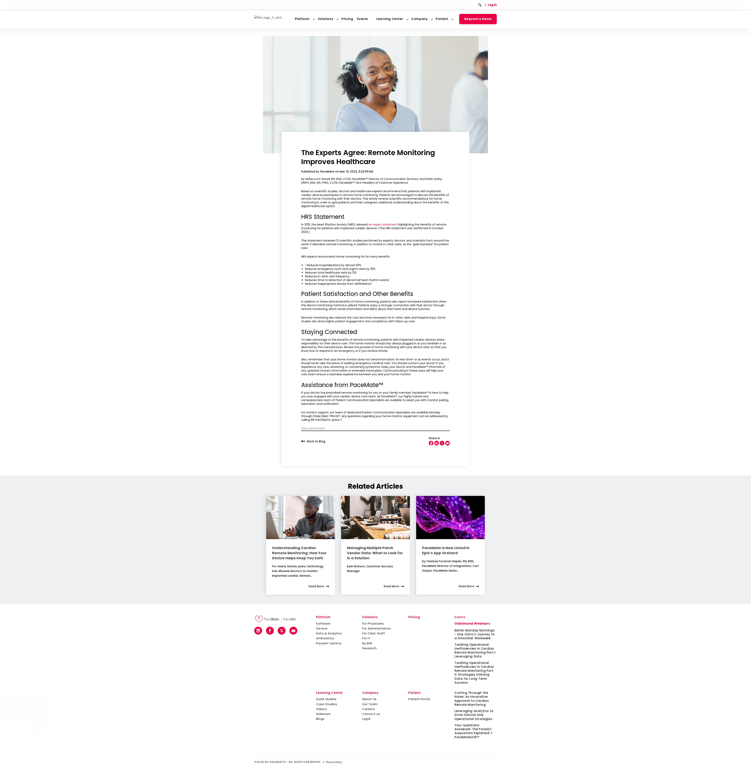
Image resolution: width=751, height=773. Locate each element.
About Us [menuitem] (369, 699)
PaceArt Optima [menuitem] (328, 643)
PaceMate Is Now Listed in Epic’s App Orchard (446, 550)
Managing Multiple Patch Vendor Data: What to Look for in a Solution (375, 552)
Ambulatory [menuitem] (325, 638)
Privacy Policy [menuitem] (334, 762)
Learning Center (389, 19)
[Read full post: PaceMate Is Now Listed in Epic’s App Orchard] (450, 517)
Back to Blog (316, 441)
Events (362, 19)
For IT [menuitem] (366, 638)
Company (419, 19)
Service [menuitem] (321, 628)
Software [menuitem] (323, 623)
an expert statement (382, 224)
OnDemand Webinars (472, 623)
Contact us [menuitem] (371, 714)
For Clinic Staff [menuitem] (373, 633)
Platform (302, 19)
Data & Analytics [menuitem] (329, 633)
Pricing (347, 19)
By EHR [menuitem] (367, 643)
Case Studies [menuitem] (326, 704)
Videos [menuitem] (321, 709)
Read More (316, 586)
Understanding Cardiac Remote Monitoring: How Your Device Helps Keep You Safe (299, 552)
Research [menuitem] (369, 648)
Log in (492, 5)
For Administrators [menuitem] (376, 628)
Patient (442, 19)
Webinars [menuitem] (323, 714)
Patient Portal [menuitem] (419, 699)
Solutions (325, 19)
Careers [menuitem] (368, 709)
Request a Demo (478, 19)
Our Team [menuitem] (370, 704)
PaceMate (327, 171)
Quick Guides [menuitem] (326, 699)
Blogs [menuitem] (320, 719)
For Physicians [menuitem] (373, 623)
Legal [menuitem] (366, 719)
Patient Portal (316, 428)
